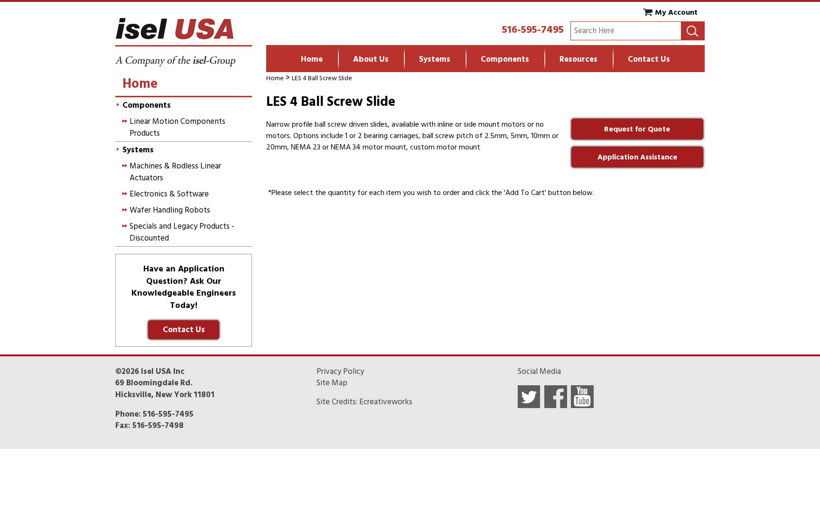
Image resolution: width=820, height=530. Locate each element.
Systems (434, 59)
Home (312, 59)
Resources (578, 59)
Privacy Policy (340, 371)
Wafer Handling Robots (170, 210)
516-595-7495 (533, 29)
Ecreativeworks (385, 402)
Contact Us (649, 59)
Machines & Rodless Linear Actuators (175, 171)
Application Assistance (637, 157)
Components (505, 59)
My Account (676, 12)
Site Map (332, 383)
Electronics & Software (169, 194)
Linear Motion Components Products (177, 127)
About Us (371, 59)
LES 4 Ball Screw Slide (322, 78)
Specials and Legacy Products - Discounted (182, 232)
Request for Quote (637, 129)
